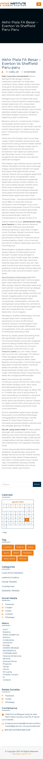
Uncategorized (8, 586)
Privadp (6, 645)
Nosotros (7, 632)
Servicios (6, 658)
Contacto (7, 680)
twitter (8, 611)
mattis (16, 553)
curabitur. (8, 547)
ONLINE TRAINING (9, 582)
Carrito (6, 669)
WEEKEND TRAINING (11, 591)
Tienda (6, 666)
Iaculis (6, 553)
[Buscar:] (17, 484)
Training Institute (21, 754)
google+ (9, 607)
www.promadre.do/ (31, 726)
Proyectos (7, 664)
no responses (30, 72)
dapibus (20, 547)
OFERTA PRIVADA (11, 648)
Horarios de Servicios (12, 656)
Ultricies (22, 559)
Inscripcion (7, 642)
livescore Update (9, 351)
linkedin (9, 614)
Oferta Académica (11, 635)
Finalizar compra (10, 674)
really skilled (9, 559)
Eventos (6, 637)
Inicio (5, 629)
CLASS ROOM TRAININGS (12, 573)
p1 (4, 677)
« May (4, 532)
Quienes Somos (10, 661)
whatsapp (10, 617)
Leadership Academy (10, 577)
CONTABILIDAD (10, 653)
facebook (9, 604)
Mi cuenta (7, 672)
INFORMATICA (9, 651)
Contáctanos (8, 640)
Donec (31, 547)
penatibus (27, 553)
